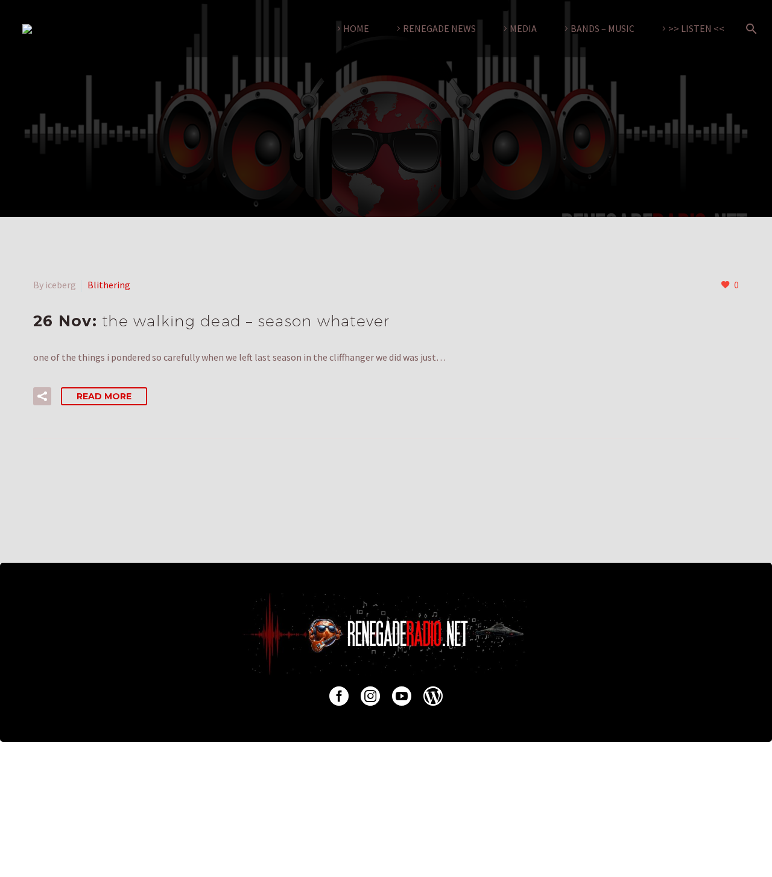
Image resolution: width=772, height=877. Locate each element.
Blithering (108, 285)
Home (356, 28)
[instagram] (370, 696)
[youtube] (401, 696)
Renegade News (439, 28)
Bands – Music (602, 28)
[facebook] (339, 696)
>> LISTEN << (696, 28)
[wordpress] (433, 696)
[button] (42, 396)
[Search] (749, 28)
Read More (104, 396)
